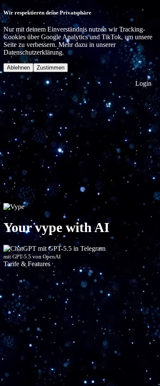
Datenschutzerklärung (32, 52)
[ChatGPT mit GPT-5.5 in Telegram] (54, 248)
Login (142, 83)
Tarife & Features (26, 263)
